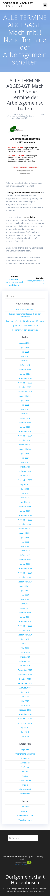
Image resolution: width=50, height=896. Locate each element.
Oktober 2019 (25, 679)
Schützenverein (25, 789)
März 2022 (25, 555)
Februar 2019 (25, 710)
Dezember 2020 (25, 621)
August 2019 (25, 687)
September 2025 (25, 391)
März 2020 (25, 657)
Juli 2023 (25, 489)
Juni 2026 (25, 352)
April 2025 (25, 413)
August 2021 (25, 586)
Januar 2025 (25, 427)
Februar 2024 (25, 471)
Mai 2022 (25, 546)
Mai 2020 (25, 648)
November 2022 (25, 520)
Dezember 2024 (25, 431)
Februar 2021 (25, 612)
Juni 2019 (25, 696)
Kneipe (25, 776)
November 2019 (25, 674)
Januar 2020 (25, 665)
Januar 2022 (25, 564)
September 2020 (25, 634)
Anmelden (25, 806)
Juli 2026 (25, 347)
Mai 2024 (25, 462)
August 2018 (25, 727)
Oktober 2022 (25, 524)
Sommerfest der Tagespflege (25, 330)
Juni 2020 (25, 643)
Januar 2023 (25, 511)
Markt (25, 785)
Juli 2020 (25, 639)
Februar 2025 (25, 422)
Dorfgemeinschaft (18, 5)
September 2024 (25, 444)
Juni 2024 (25, 458)
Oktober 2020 (25, 630)
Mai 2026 (25, 356)
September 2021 (25, 581)
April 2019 (25, 705)
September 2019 (25, 683)
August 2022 (25, 533)
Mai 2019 (25, 701)
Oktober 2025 (25, 387)
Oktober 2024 (25, 440)
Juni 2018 (25, 736)
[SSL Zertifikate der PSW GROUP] (23, 864)
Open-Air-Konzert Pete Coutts (25, 325)
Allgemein (25, 749)
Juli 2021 (25, 590)
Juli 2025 (25, 400)
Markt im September (25, 309)
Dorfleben (29, 116)
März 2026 (25, 365)
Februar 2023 (25, 506)
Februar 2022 (25, 559)
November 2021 (25, 573)
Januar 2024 (25, 475)
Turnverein (25, 793)
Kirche (25, 771)
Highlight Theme (36, 891)
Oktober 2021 (25, 577)
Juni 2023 (25, 493)
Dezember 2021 (25, 568)
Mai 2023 (25, 497)
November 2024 (25, 435)
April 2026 (25, 360)
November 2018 (25, 718)
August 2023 (25, 484)
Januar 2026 (25, 374)
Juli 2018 (25, 732)
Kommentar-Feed (25, 815)
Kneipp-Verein (25, 780)
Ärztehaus (25, 762)
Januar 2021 (25, 617)
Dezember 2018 (25, 714)
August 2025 (25, 396)
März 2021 (25, 608)
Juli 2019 (25, 692)
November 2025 (25, 382)
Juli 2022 (25, 537)
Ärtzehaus (25, 758)
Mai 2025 (25, 409)
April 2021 (25, 603)
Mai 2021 (25, 599)
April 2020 (25, 652)
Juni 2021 (25, 595)
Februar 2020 (25, 661)
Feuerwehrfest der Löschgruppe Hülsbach (25, 321)
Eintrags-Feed (25, 811)
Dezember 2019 (25, 670)
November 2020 (25, 626)
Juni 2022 (25, 542)
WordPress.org (25, 820)
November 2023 (25, 480)
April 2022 (25, 550)
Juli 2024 (25, 453)
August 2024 (25, 449)
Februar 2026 (25, 369)
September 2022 (25, 528)
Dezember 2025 (25, 378)
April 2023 (25, 502)
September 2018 (25, 723)
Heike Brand (21, 114)
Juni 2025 (25, 405)
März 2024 (25, 467)
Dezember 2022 (25, 515)
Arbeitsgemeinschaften (16, 116)
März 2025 (25, 418)
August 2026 (25, 343)
